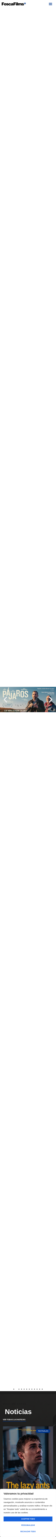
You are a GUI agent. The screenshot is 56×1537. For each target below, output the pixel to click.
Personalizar (28, 1525)
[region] (28, 1513)
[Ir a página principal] (13, 4)
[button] (50, 4)
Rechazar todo (28, 1532)
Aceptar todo (28, 1519)
